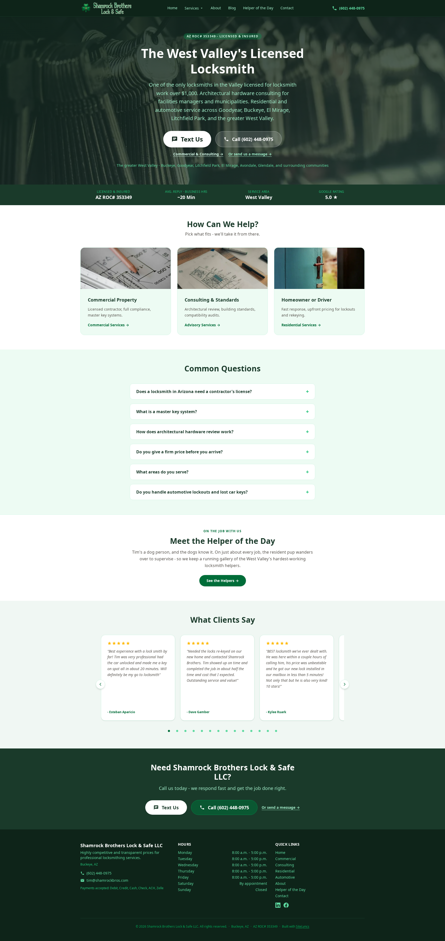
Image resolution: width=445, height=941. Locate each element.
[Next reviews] (344, 684)
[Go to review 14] (276, 731)
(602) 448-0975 (99, 873)
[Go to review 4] (194, 731)
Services (192, 8)
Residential (285, 871)
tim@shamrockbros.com (107, 880)
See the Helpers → (223, 580)
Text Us (192, 139)
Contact (287, 7)
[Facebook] (286, 905)
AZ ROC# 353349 (114, 197)
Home (172, 7)
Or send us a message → (250, 154)
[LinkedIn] (277, 905)
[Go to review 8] (227, 731)
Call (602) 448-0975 (252, 139)
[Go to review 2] (177, 731)
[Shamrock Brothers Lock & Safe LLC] (105, 8)
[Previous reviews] (100, 684)
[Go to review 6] (210, 731)
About (216, 7)
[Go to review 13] (268, 731)
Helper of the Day (258, 7)
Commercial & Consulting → (198, 154)
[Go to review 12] (259, 731)
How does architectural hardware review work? (222, 431)
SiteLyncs (302, 926)
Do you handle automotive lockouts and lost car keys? (222, 491)
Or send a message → (281, 807)
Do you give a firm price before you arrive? (222, 451)
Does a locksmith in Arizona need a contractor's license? (222, 391)
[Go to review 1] (169, 731)
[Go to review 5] (202, 731)
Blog (232, 7)
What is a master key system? (222, 411)
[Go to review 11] (251, 731)
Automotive (285, 877)
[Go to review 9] (235, 731)
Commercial (285, 858)
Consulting (284, 864)
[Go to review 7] (218, 731)
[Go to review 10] (243, 731)
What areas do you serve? (222, 471)
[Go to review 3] (185, 731)
